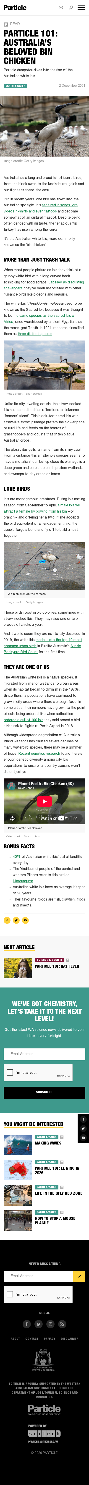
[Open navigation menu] (81, 7)
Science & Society (49, 960)
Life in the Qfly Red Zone (58, 1194)
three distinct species (35, 334)
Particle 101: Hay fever (57, 967)
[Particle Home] (15, 7)
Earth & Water (15, 86)
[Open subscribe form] (60, 7)
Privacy (49, 1339)
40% (17, 857)
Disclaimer (69, 1339)
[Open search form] (71, 7)
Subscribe (44, 1093)
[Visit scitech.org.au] (44, 1433)
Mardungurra (23, 881)
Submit (79, 1276)
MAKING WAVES (48, 1144)
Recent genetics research (39, 754)
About (15, 1339)
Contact (31, 1339)
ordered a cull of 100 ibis (23, 720)
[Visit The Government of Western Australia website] (43, 1360)
